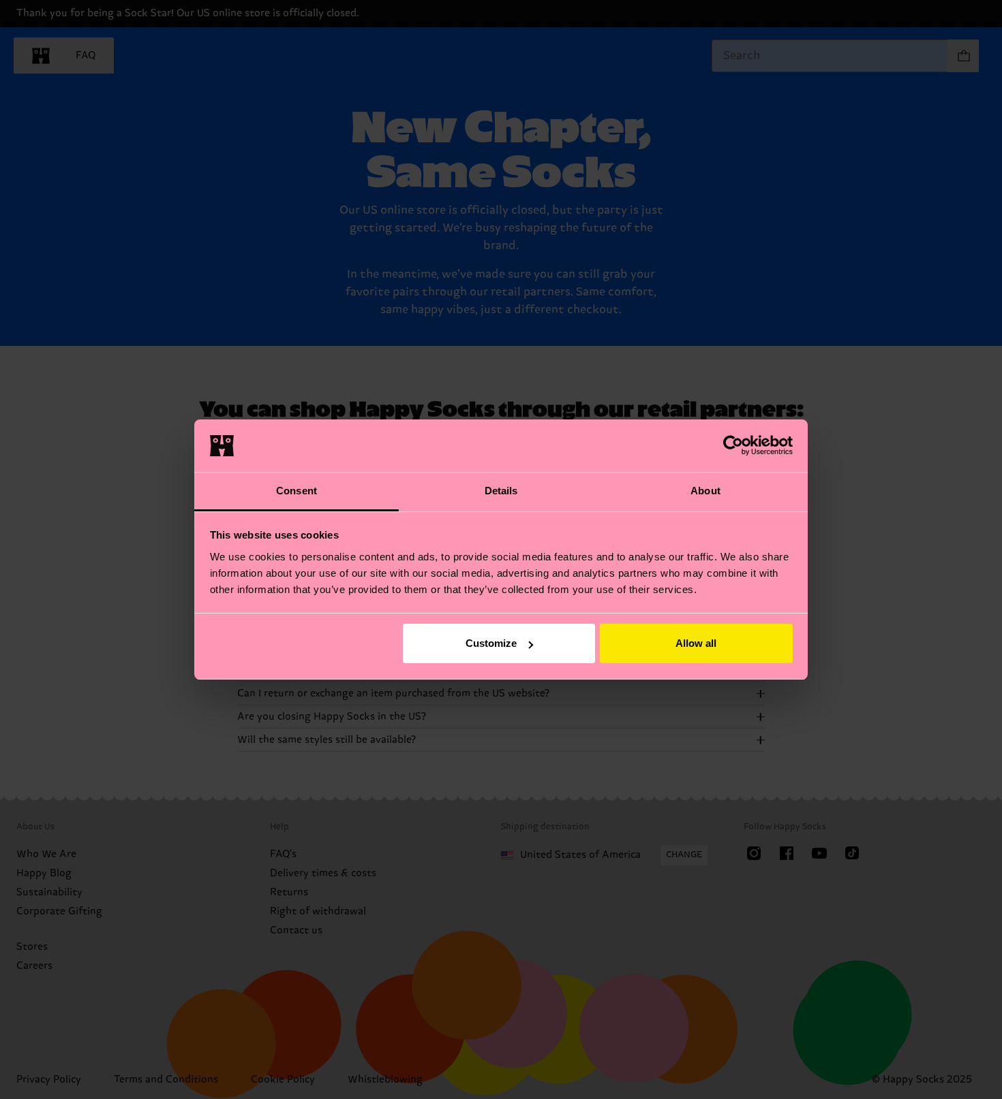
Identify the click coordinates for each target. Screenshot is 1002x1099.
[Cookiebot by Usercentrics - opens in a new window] (733, 445)
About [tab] (705, 490)
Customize (491, 643)
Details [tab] (501, 490)
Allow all (695, 643)
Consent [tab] (296, 490)
